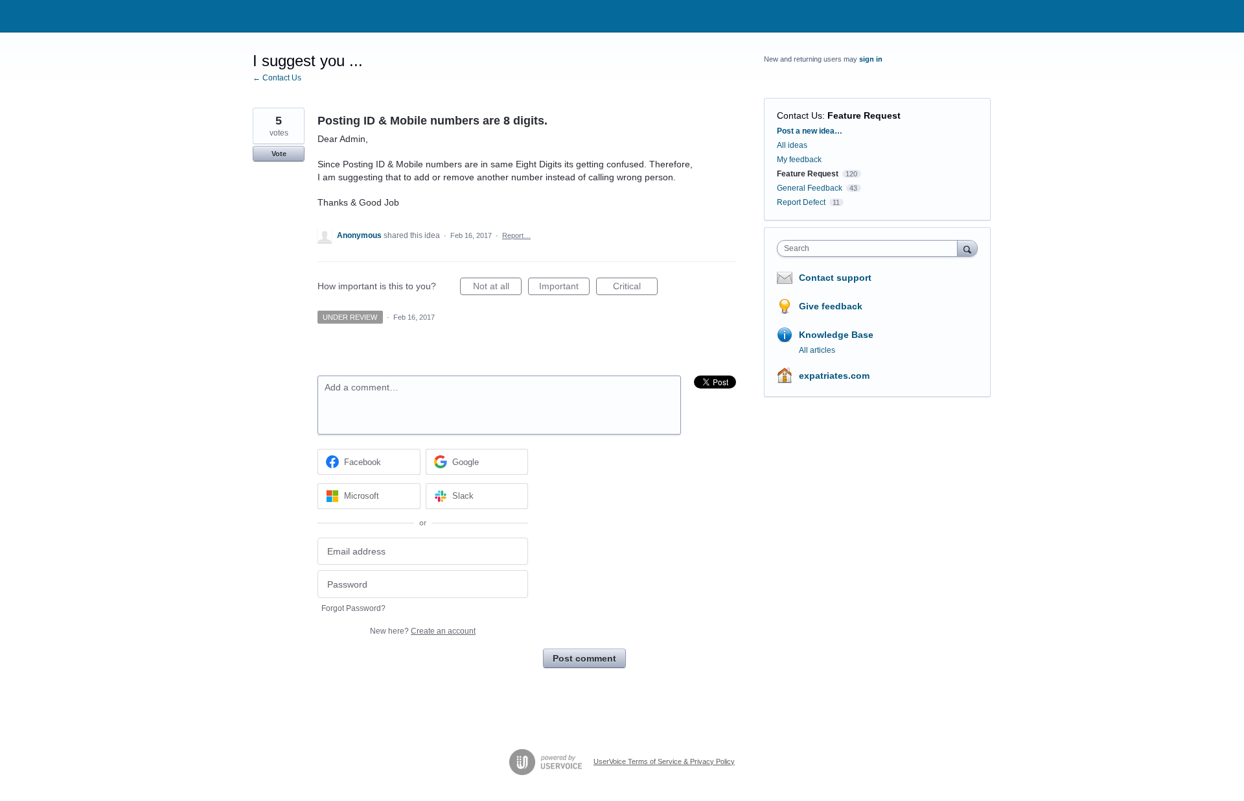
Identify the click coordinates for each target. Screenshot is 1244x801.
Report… (516, 235)
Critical (635, 288)
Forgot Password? (353, 608)
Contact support (835, 277)
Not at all (497, 288)
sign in (870, 59)
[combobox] (870, 248)
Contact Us (799, 115)
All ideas (792, 145)
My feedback (799, 159)
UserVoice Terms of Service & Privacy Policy (664, 761)
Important (564, 288)
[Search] (967, 248)
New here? (423, 631)
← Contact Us (277, 77)
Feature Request (864, 115)
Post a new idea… (809, 131)
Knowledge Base (836, 334)
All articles (817, 350)
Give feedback (830, 306)
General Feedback (809, 188)
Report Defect (801, 202)
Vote (278, 154)
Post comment (584, 658)
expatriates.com (834, 375)
